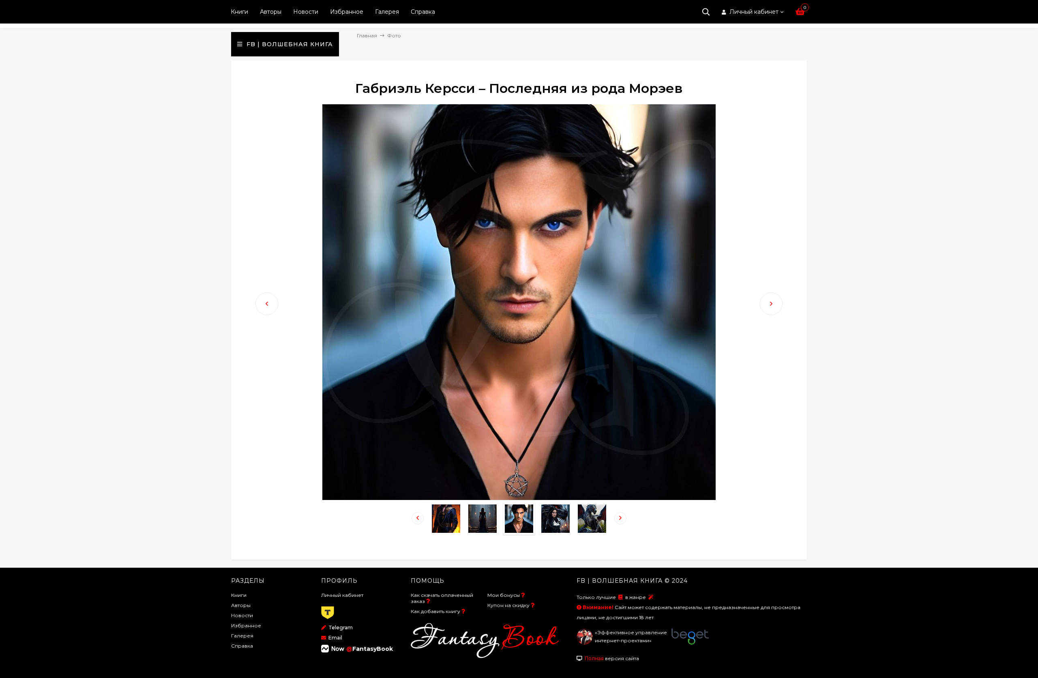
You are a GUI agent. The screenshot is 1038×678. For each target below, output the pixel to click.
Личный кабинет (342, 595)
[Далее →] (519, 498)
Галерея (387, 11)
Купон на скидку (508, 605)
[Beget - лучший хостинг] (690, 643)
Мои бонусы (503, 595)
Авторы (270, 11)
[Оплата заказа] (327, 619)
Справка (423, 11)
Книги (239, 11)
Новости (305, 11)
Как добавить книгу (435, 611)
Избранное (346, 11)
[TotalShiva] (585, 643)
